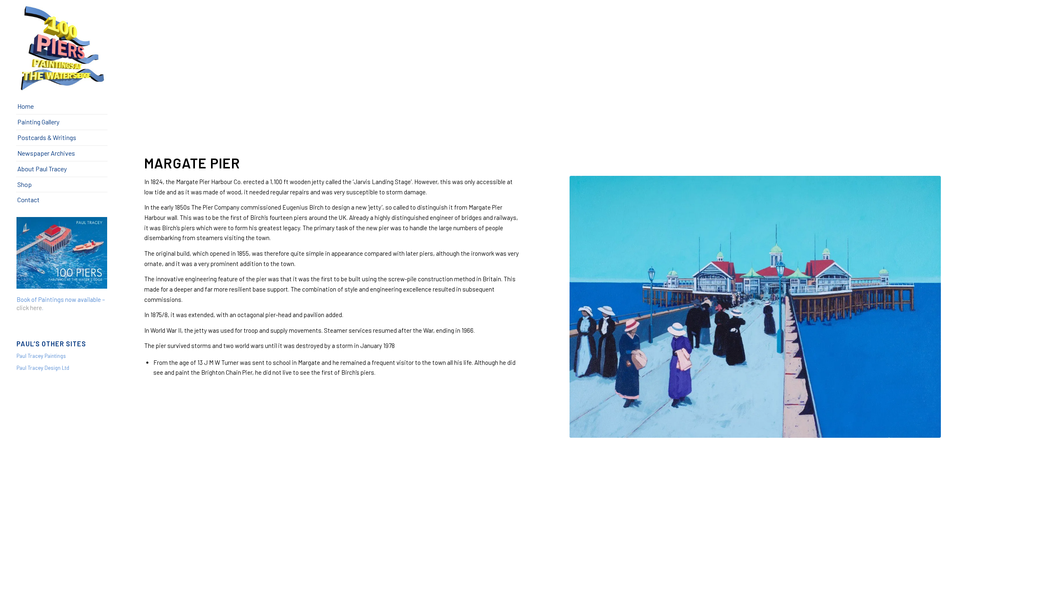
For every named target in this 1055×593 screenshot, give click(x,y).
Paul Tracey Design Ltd (42, 367)
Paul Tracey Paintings (41, 356)
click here (29, 307)
